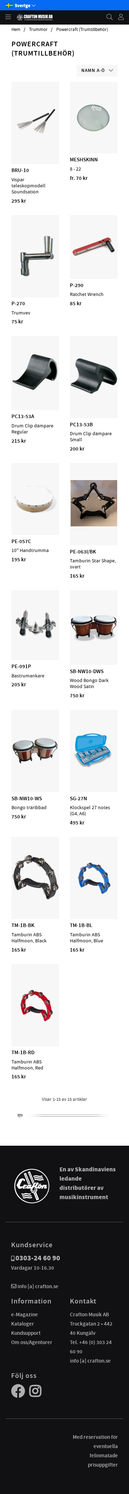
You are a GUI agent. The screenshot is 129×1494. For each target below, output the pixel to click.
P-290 (76, 285)
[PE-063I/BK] (94, 524)
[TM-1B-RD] (35, 1025)
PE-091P (21, 666)
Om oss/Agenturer (31, 1342)
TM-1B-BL (81, 925)
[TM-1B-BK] (35, 898)
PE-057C (21, 541)
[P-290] (94, 258)
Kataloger (22, 1323)
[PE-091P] (35, 639)
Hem (15, 29)
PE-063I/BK (83, 551)
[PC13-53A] (35, 389)
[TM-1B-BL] (94, 898)
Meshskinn (84, 159)
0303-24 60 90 (37, 1258)
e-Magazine (24, 1314)
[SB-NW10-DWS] (94, 644)
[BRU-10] (35, 143)
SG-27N (78, 798)
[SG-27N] (94, 771)
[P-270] (35, 276)
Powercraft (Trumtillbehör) (82, 29)
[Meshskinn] (94, 132)
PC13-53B (81, 424)
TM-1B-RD (22, 1052)
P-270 (18, 303)
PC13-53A (22, 416)
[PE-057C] (35, 514)
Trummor (38, 29)
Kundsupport (25, 1333)
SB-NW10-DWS (87, 671)
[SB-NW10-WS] (35, 771)
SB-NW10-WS (26, 798)
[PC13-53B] (94, 397)
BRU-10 (20, 170)
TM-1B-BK (22, 925)
